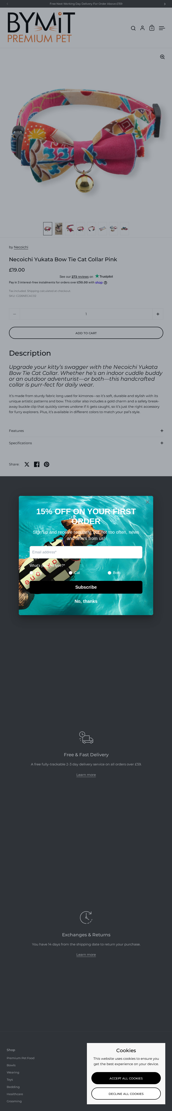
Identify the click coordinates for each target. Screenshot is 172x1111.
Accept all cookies (126, 1078)
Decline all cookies (126, 1094)
